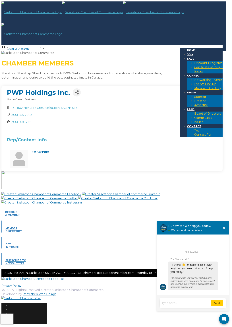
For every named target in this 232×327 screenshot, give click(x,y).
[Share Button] (77, 92)
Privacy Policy (11, 285)
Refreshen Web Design (39, 294)
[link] (43, 48)
